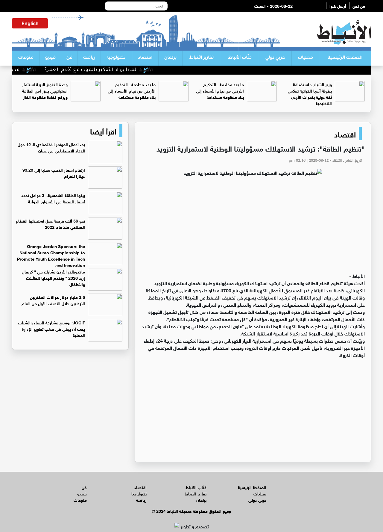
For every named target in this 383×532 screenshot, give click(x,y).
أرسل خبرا (337, 5)
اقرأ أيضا (103, 130)
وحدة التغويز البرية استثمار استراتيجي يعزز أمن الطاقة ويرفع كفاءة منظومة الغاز (45, 90)
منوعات (26, 58)
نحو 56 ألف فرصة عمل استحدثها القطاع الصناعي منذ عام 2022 (50, 223)
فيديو (50, 58)
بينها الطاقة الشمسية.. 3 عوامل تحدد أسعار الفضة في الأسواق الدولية (53, 198)
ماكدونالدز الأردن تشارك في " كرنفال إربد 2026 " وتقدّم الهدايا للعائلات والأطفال (53, 277)
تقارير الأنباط (201, 58)
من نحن (358, 5)
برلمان (170, 58)
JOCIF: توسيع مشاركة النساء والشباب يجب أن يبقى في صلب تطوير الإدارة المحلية (51, 328)
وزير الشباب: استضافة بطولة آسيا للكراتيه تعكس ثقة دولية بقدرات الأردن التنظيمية (310, 93)
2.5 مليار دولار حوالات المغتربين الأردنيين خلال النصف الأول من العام (53, 300)
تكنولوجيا (116, 58)
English (30, 23)
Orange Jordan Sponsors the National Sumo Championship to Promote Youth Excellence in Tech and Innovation (51, 255)
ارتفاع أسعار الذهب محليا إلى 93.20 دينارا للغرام (53, 172)
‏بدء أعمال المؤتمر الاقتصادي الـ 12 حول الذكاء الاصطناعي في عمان (51, 147)
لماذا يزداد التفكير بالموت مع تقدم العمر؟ (99, 70)
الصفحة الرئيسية (345, 58)
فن (69, 58)
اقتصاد (145, 58)
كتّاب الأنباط (240, 58)
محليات (305, 58)
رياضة (89, 58)
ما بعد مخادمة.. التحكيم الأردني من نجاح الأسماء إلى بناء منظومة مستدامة (220, 90)
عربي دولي (275, 58)
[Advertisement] (253, 227)
